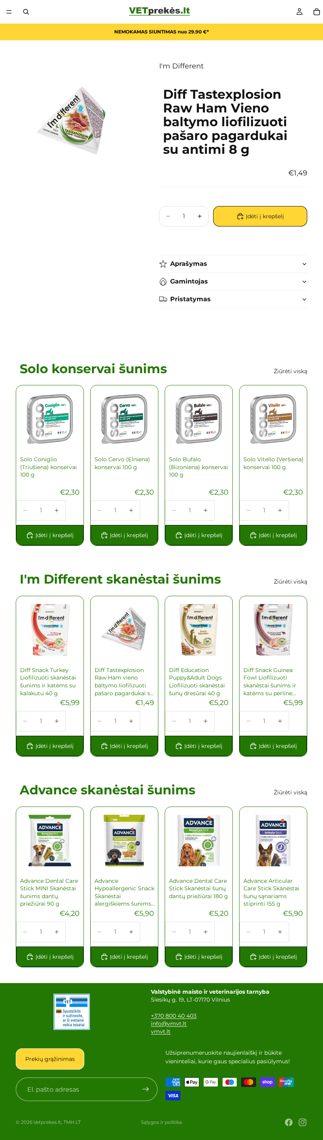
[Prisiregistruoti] (145, 1089)
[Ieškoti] (26, 11)
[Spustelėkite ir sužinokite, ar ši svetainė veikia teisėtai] (72, 1012)
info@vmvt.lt (169, 1023)
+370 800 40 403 (174, 1015)
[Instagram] (302, 1122)
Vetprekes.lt (47, 1122)
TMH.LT (72, 1122)
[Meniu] (9, 12)
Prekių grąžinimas (50, 1059)
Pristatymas (190, 299)
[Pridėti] (63, 432)
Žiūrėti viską (290, 371)
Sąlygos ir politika (161, 1122)
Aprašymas (188, 263)
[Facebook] (288, 1122)
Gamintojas (189, 281)
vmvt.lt (161, 1031)
